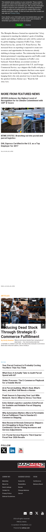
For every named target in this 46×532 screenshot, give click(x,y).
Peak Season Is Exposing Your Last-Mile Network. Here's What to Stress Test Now (21, 396)
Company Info (6, 477)
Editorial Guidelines (8, 496)
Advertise (5, 481)
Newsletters (22, 484)
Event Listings (6, 487)
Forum (35, 477)
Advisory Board (38, 484)
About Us (5, 484)
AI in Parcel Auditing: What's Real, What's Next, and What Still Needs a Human (21, 389)
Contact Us (5, 490)
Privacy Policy (15, 13)
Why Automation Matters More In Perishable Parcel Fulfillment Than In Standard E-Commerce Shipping (23, 415)
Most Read (3, 362)
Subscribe (21, 481)
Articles (5, 296)
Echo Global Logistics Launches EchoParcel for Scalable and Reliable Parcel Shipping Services (22, 405)
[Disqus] (23, 187)
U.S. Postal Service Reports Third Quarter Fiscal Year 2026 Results (22, 436)
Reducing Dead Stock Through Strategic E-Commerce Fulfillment (20, 332)
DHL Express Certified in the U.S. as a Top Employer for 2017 (20, 144)
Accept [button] (19, 25)
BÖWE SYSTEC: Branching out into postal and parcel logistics (22, 137)
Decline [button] (28, 25)
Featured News (29, 94)
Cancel (20, 493)
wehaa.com (26, 528)
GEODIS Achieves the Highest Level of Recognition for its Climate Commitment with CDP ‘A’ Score (22, 100)
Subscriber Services (24, 477)
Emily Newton (8, 340)
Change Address (23, 490)
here (7, 81)
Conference (37, 481)
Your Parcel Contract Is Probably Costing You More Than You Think (21, 366)
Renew (20, 487)
